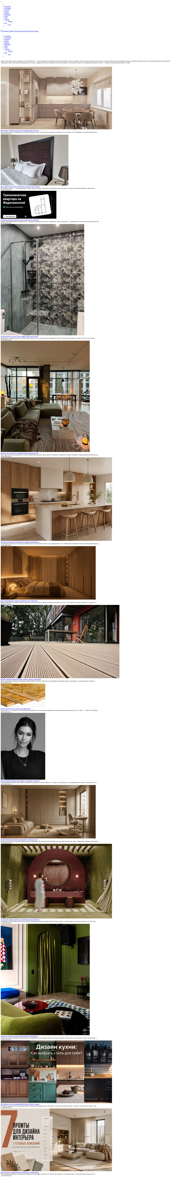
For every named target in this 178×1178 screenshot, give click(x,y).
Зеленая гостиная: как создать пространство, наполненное (19, 1036)
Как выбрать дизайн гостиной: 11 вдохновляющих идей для (20, 130)
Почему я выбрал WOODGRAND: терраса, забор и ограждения (21, 679)
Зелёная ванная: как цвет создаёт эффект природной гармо (19, 336)
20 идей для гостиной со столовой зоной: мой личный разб (19, 453)
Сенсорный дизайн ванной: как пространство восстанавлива (20, 919)
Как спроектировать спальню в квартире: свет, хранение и (19, 601)
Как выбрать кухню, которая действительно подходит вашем (20, 1104)
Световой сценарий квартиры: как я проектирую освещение (20, 220)
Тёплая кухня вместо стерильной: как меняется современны (20, 542)
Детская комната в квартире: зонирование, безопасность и (19, 839)
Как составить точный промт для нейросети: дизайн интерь (20, 1172)
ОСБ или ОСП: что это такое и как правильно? (16, 708)
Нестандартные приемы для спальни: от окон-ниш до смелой (20, 781)
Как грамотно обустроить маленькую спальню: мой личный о (20, 186)
